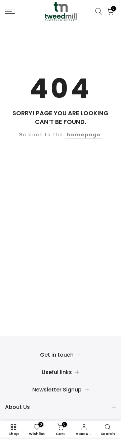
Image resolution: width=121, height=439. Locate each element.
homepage (84, 134)
